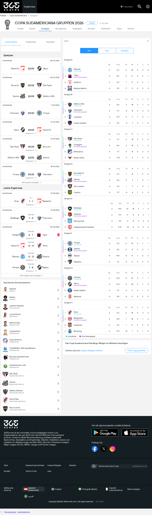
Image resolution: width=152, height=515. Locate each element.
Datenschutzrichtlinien (35, 465)
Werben (72, 465)
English (58, 489)
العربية (31, 496)
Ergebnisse (29, 6)
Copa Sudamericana (18, 15)
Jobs (49, 471)
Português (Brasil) (89, 489)
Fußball (3, 15)
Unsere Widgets (54, 465)
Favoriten (128, 6)
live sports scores (10, 512)
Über (6, 465)
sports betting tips (24, 512)
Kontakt (7, 471)
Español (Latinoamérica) (115, 489)
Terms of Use (31, 471)
